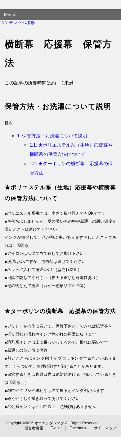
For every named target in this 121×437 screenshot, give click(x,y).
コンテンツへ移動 (17, 22)
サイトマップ (105, 428)
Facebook (77, 428)
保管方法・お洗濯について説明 (52, 135)
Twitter (56, 428)
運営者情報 (34, 428)
